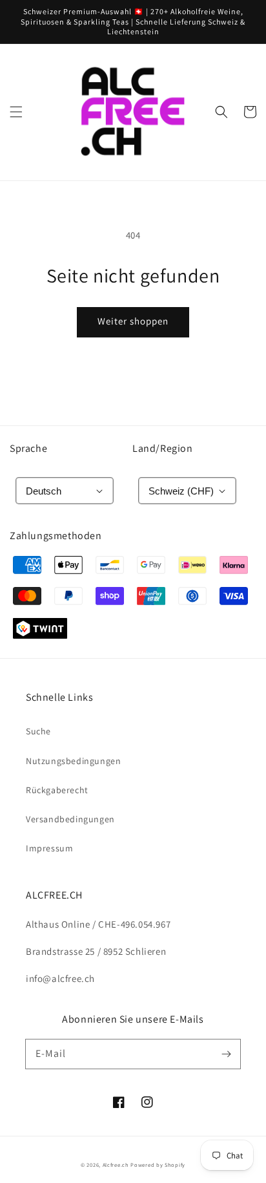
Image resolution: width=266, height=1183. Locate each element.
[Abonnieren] (226, 1053)
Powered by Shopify (157, 1164)
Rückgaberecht (57, 790)
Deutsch (43, 490)
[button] (16, 112)
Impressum (49, 848)
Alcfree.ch (116, 1164)
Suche (38, 731)
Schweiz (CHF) (181, 490)
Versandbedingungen (70, 819)
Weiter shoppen (133, 321)
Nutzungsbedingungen (73, 761)
